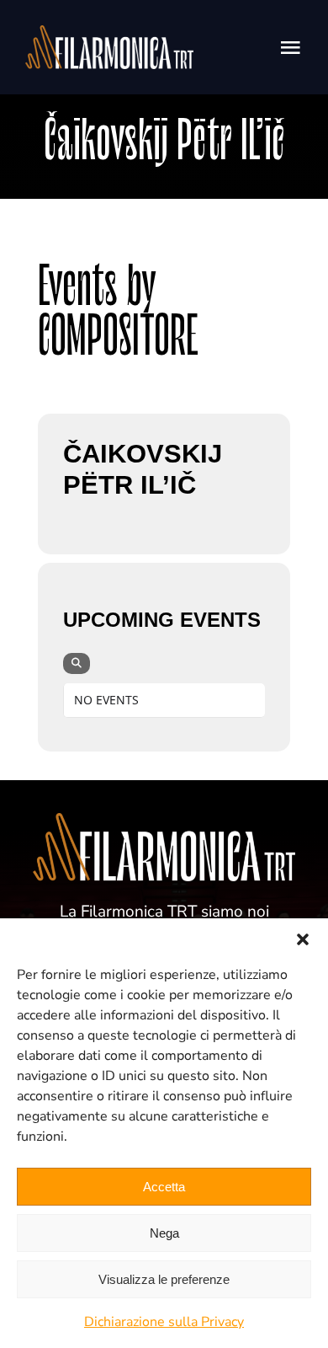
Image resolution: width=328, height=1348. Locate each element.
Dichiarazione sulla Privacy (164, 1322)
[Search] (76, 663)
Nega (164, 1233)
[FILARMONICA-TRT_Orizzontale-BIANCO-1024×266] (109, 33)
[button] (302, 939)
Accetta (164, 1187)
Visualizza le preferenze (164, 1279)
